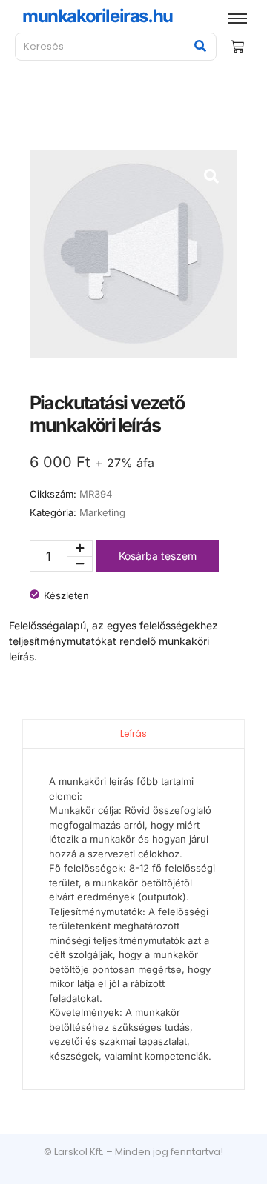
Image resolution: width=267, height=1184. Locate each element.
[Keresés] (200, 46)
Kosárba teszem (158, 555)
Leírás (133, 733)
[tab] (133, 733)
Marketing (102, 512)
